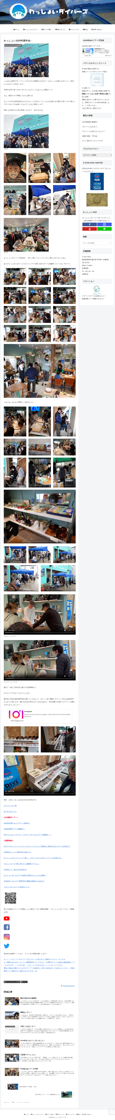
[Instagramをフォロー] (104, 224)
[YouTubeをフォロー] (89, 229)
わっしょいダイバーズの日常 (13, 981)
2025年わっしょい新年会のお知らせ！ (18, 852)
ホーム (27, 1114)
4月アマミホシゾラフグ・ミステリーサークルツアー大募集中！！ (28, 835)
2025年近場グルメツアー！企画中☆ (17, 823)
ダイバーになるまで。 (90, 127)
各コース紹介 (50, 1114)
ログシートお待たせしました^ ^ (93, 131)
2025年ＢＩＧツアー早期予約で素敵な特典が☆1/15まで (24, 881)
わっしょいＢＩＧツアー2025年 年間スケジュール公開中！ (25, 875)
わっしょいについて (37, 1114)
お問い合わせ (87, 1114)
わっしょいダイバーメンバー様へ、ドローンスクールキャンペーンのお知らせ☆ (33, 858)
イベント (25, 981)
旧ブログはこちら (10, 811)
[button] (110, 243)
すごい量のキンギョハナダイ (92, 141)
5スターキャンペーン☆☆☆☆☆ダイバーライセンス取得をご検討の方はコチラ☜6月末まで (37, 846)
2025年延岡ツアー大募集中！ (14, 829)
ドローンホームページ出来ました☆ (17, 887)
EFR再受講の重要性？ (90, 122)
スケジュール (71, 1114)
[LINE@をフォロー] (104, 229)
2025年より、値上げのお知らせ (15, 870)
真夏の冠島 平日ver (89, 136)
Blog (79, 1114)
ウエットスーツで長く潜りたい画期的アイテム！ (21, 864)
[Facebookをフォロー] (89, 224)
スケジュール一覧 (10, 806)
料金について (60, 1114)
